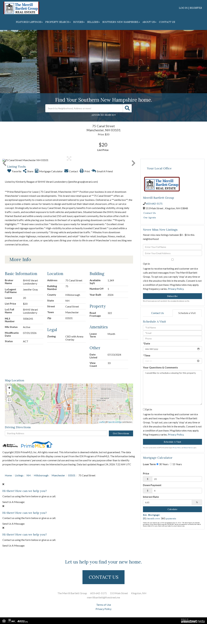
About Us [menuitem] (148, 22)
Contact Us (149, 213)
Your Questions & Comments (160, 367)
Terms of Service (188, 447)
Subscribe (172, 296)
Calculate (172, 509)
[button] (127, 108)
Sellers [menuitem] (92, 22)
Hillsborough (41, 475)
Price (146, 473)
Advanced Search (103, 114)
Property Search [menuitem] (57, 22)
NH (29, 475)
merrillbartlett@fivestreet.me (103, 597)
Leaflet (102, 422)
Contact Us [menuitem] (167, 22)
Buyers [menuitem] (78, 22)
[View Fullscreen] (9, 399)
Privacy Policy (176, 288)
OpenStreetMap (114, 422)
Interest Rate (151, 496)
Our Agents (149, 217)
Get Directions (121, 433)
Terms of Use (103, 604)
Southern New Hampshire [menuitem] (120, 22)
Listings (19, 475)
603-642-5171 (154, 203)
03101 (71, 475)
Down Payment (152, 485)
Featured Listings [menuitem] (28, 22)
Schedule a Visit (187, 312)
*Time (146, 355)
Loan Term (149, 464)
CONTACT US (103, 577)
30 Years (163, 464)
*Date (146, 343)
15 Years (177, 464)
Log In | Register (190, 7)
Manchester (58, 475)
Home (8, 475)
